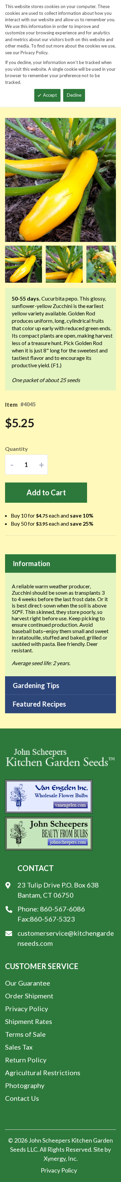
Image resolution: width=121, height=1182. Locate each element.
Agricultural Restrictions (42, 1072)
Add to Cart (46, 492)
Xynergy (55, 1158)
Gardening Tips (36, 685)
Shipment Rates (28, 1021)
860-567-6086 (62, 909)
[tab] (60, 563)
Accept (50, 95)
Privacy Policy (26, 1008)
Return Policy (25, 1060)
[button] (25, 264)
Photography (24, 1085)
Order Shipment (29, 996)
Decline (74, 95)
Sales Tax (19, 1047)
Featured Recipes (39, 704)
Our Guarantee (27, 983)
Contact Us (22, 1098)
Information (31, 563)
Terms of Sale (25, 1034)
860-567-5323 (52, 919)
